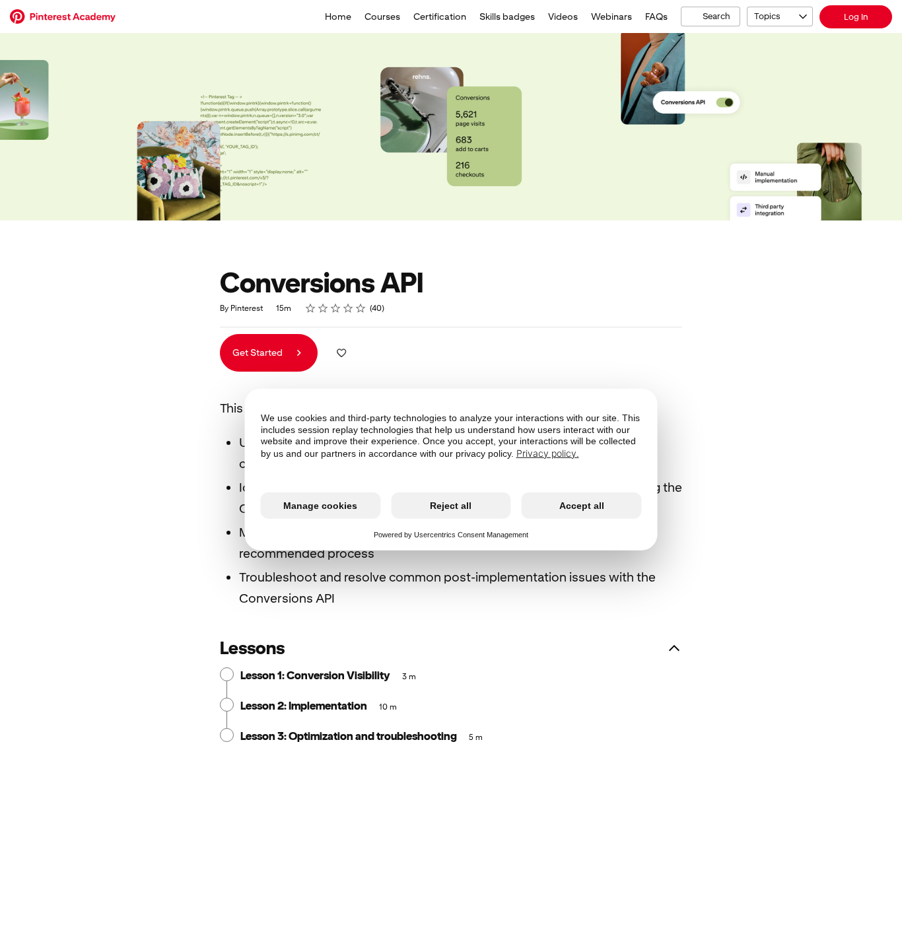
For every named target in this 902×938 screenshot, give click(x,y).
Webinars (611, 16)
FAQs (656, 16)
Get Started (258, 352)
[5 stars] (361, 308)
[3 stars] (336, 308)
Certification (439, 16)
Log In (856, 17)
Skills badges (507, 16)
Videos (563, 16)
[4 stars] (348, 308)
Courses (382, 16)
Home (338, 16)
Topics (767, 16)
